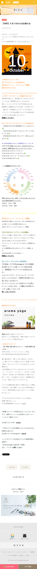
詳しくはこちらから (9, 292)
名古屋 (8, 2)
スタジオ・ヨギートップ (8, 552)
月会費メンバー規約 (24, 555)
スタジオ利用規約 (12, 555)
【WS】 (11, 146)
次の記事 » (25, 467)
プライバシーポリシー (22, 552)
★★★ (18, 422)
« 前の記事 (12, 467)
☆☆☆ (24, 403)
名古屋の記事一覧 (18, 477)
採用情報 (32, 552)
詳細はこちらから (8, 118)
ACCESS (16, 2)
